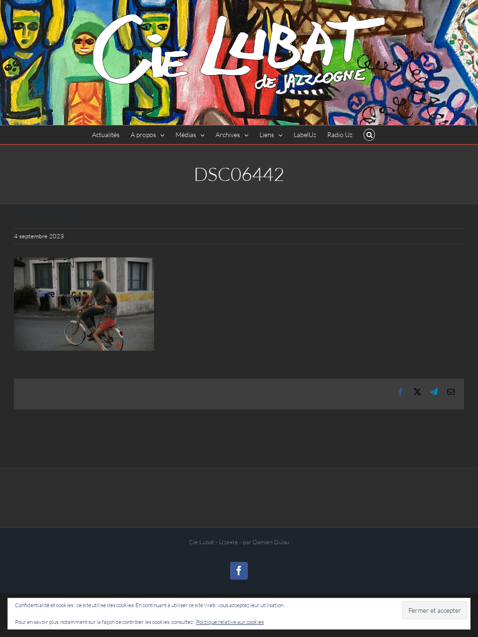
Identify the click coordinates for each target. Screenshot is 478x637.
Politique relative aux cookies (230, 621)
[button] (369, 134)
